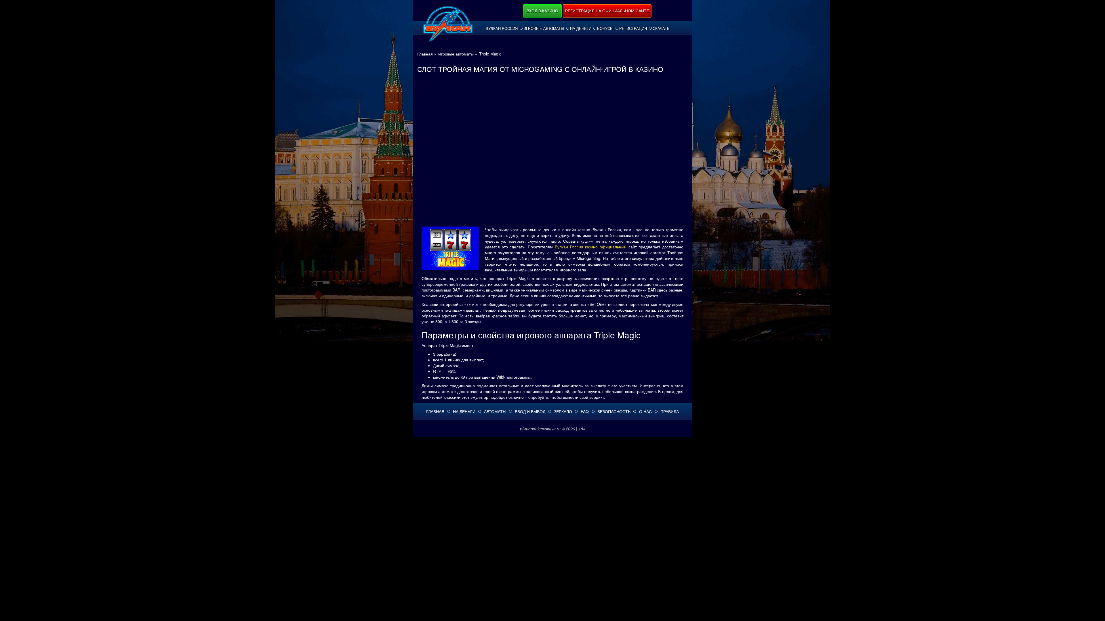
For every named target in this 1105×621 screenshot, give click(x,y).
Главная (435, 411)
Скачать (661, 28)
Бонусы (605, 28)
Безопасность (613, 411)
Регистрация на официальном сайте (607, 11)
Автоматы (495, 411)
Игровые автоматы (543, 28)
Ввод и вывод (530, 411)
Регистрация (633, 28)
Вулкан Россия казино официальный (590, 247)
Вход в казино (542, 11)
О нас (645, 411)
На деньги (580, 28)
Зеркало (563, 411)
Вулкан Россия (502, 28)
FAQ (585, 411)
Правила (669, 411)
